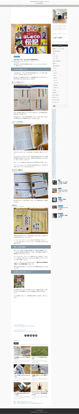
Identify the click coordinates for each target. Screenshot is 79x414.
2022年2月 (54, 133)
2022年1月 (54, 135)
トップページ (15, 5)
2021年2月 (54, 149)
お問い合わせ (24, 5)
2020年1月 (54, 154)
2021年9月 (54, 140)
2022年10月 (54, 123)
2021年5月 (54, 145)
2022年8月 (54, 126)
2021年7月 (54, 142)
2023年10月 (54, 110)
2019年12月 (54, 155)
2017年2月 (54, 175)
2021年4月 (54, 146)
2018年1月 (54, 163)
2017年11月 (54, 166)
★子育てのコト (17, 340)
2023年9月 (54, 111)
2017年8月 (54, 170)
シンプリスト (39, 3)
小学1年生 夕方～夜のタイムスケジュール (24, 401)
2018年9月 (54, 158)
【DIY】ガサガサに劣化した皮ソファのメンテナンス (62, 191)
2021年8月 (54, 141)
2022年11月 (54, 122)
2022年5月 (54, 129)
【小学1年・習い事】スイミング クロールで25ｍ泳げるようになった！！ (30, 403)
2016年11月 (54, 177)
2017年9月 (54, 168)
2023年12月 (54, 109)
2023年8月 (54, 113)
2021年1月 (53, 150)
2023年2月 (54, 118)
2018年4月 (54, 161)
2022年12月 (54, 120)
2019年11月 (54, 157)
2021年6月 (54, 144)
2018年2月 (54, 162)
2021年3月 (54, 148)
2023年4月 (54, 115)
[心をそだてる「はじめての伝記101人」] (34, 335)
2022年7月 (54, 127)
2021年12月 (54, 136)
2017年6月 (54, 171)
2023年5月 (54, 114)
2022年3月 (54, 132)
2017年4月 (54, 172)
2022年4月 (54, 131)
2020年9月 (54, 153)
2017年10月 (54, 167)
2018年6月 (54, 159)
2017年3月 (54, 174)
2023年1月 (54, 119)
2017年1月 (53, 176)
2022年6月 (54, 128)
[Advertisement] (31, 15)
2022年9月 (54, 124)
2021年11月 (54, 137)
